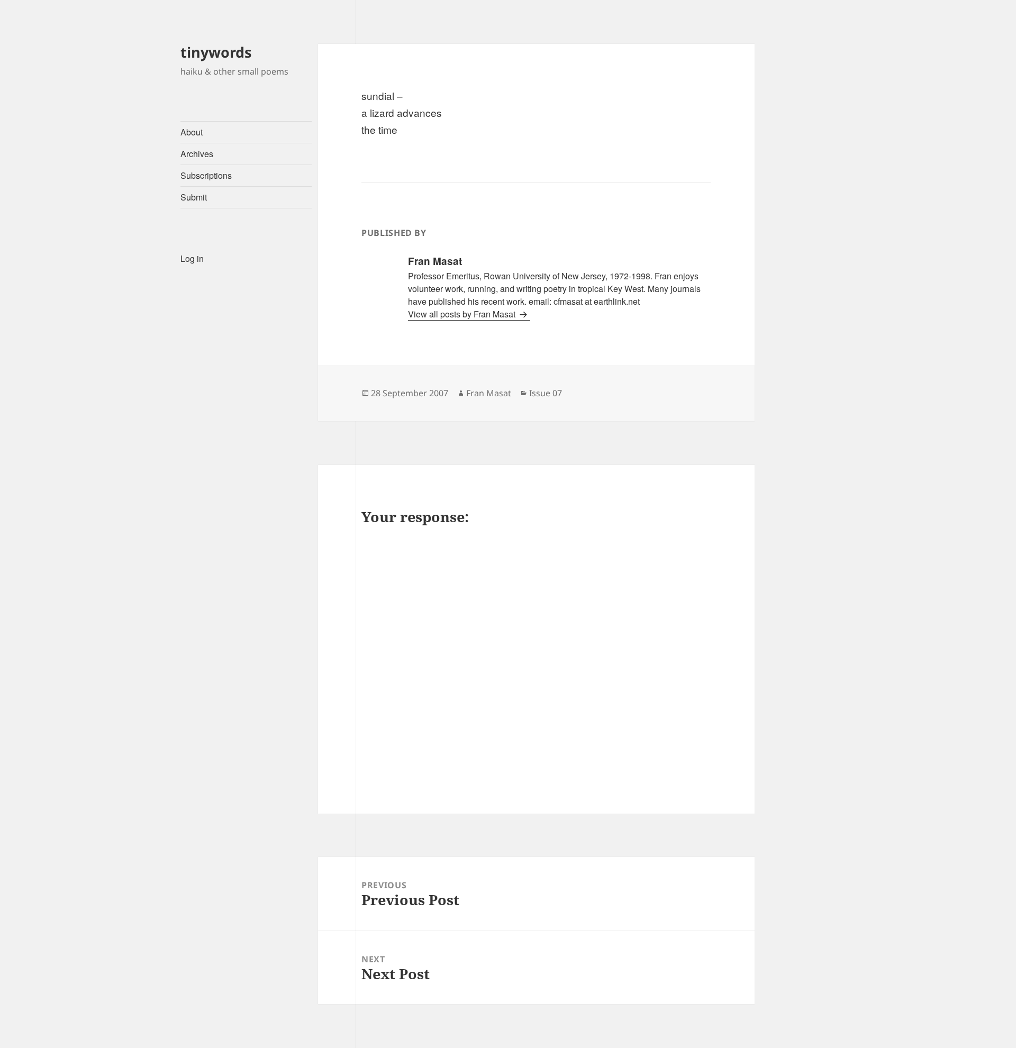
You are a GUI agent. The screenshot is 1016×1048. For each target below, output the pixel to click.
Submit (193, 197)
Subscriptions (206, 175)
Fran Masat (488, 393)
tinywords (215, 52)
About (191, 132)
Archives (196, 154)
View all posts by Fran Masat (463, 314)
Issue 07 (545, 393)
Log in (192, 258)
